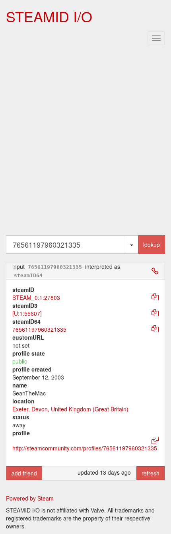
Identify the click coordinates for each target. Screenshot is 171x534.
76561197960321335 (39, 329)
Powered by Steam (30, 498)
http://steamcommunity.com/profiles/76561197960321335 (84, 448)
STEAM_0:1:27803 (36, 297)
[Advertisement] (85, 141)
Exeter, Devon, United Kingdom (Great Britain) (70, 409)
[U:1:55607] (27, 313)
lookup (151, 244)
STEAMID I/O (49, 16)
